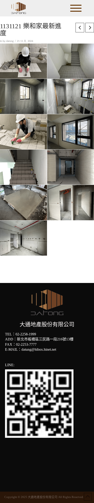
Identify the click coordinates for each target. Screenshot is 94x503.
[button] (76, 8)
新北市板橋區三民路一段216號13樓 (45, 339)
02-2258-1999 (26, 334)
